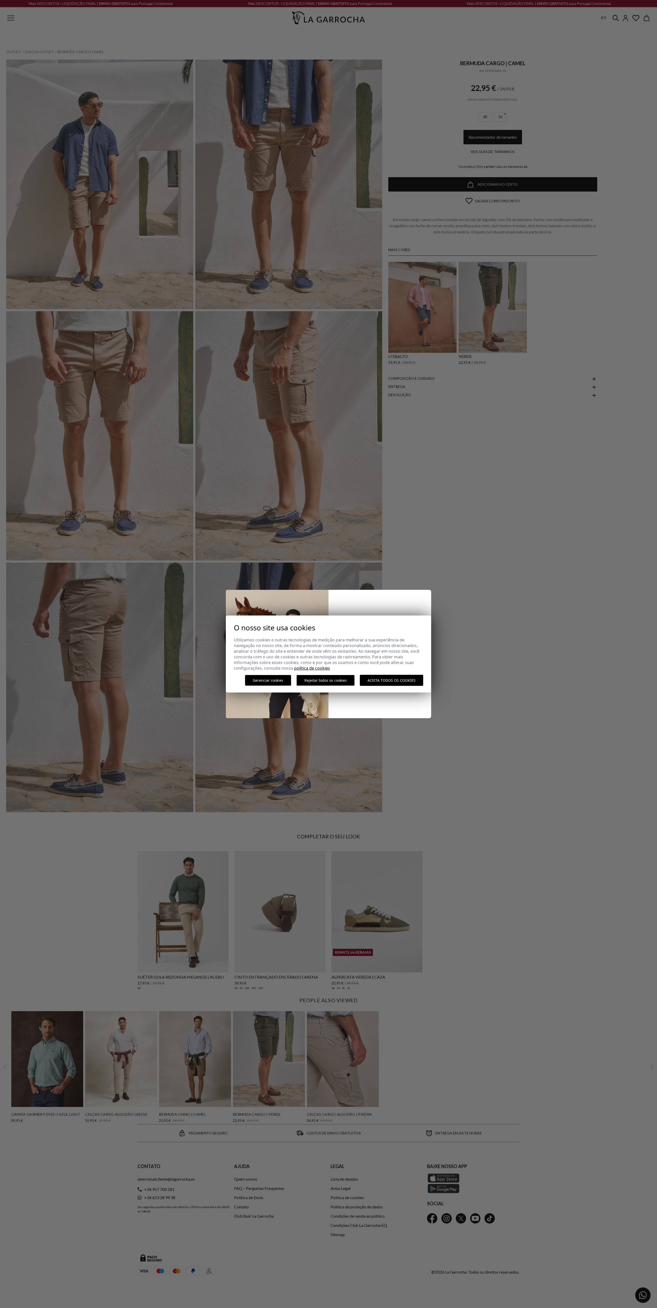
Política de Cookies (312, 668)
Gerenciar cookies (268, 680)
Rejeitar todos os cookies (325, 680)
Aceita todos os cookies (392, 680)
